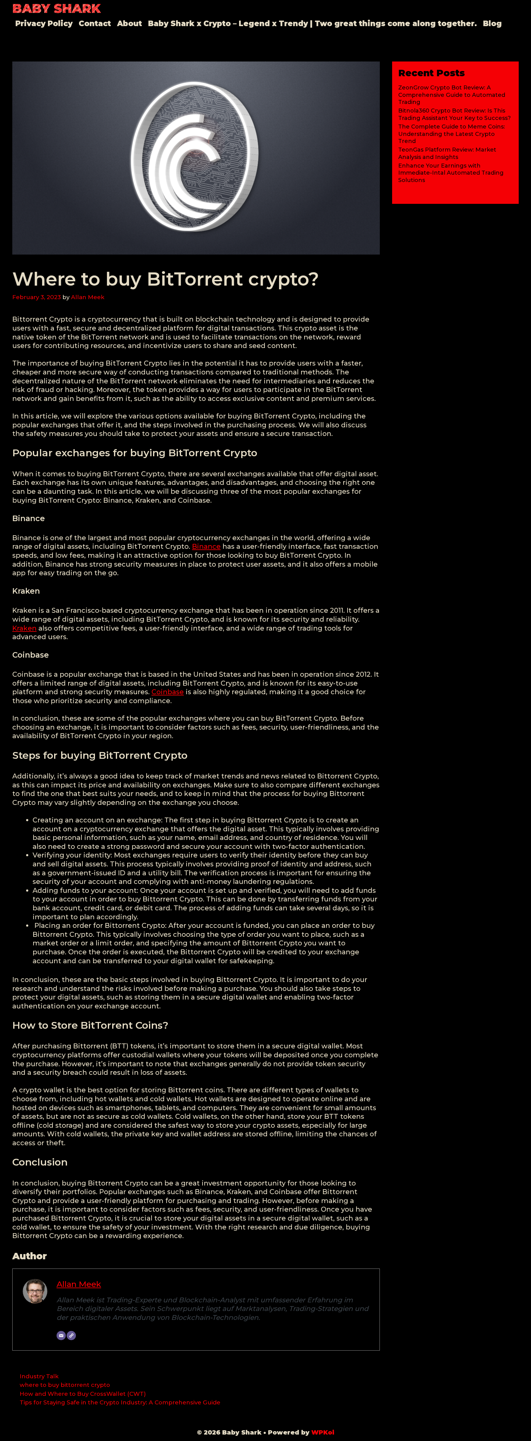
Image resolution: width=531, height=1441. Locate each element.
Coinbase (167, 692)
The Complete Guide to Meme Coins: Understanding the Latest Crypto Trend (451, 133)
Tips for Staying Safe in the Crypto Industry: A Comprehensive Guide (120, 1402)
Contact (95, 23)
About (129, 23)
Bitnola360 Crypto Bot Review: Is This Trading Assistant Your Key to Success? (454, 114)
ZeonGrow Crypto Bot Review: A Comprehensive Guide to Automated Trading (451, 94)
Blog (492, 23)
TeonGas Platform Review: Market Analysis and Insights (447, 153)
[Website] (71, 1335)
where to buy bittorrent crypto (65, 1384)
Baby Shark (56, 8)
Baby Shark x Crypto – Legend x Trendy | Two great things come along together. (312, 23)
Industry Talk (39, 1376)
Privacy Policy (44, 23)
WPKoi (322, 1432)
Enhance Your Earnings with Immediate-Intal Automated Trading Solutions (451, 173)
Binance (206, 546)
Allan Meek (79, 1284)
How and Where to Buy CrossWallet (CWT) (83, 1393)
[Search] (511, 39)
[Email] (61, 1335)
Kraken (24, 628)
